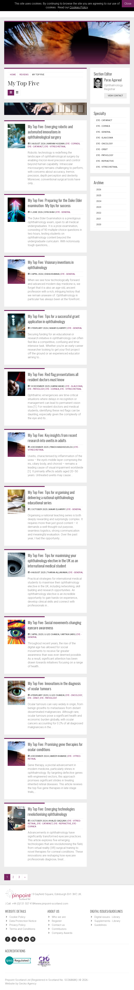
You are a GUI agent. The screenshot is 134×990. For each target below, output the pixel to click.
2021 (98, 219)
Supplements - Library (107, 921)
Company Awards (62, 933)
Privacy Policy (17, 925)
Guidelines (100, 925)
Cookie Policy (17, 917)
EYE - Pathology (36, 389)
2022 (98, 213)
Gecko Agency (27, 983)
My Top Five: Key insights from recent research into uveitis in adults (52, 437)
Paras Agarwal (113, 79)
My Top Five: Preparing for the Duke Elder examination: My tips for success (55, 202)
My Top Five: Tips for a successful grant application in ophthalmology (54, 318)
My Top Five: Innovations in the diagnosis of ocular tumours (54, 685)
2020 (98, 224)
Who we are (59, 917)
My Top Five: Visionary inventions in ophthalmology (51, 264)
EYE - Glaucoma (74, 386)
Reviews (24, 74)
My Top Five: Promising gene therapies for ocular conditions (55, 746)
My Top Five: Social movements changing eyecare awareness (54, 625)
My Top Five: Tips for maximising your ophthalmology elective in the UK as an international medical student (53, 560)
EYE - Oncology (74, 695)
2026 (98, 189)
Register (57, 921)
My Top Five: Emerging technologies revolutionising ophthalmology (51, 811)
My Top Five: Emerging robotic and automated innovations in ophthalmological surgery (50, 132)
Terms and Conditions (22, 929)
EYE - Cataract (35, 146)
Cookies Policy (79, 7)
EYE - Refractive (62, 823)
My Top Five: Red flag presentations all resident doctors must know (53, 376)
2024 (98, 201)
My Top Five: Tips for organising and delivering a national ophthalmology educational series (51, 497)
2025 (98, 195)
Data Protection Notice (22, 921)
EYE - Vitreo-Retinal (55, 146)
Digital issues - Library (107, 917)
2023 (98, 207)
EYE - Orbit (33, 698)
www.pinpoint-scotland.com (51, 903)
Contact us (58, 925)
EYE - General (63, 212)
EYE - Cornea (73, 143)
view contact (115, 95)
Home (13, 74)
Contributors (59, 929)
